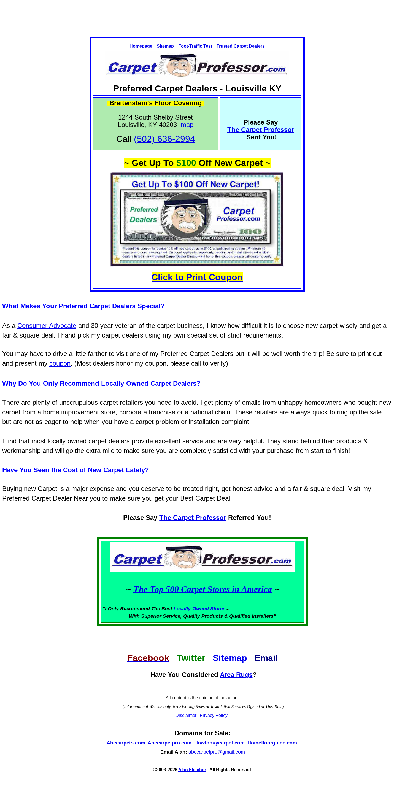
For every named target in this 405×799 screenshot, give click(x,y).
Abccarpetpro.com (169, 743)
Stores (218, 608)
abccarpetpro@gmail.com (216, 752)
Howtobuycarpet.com (219, 743)
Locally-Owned (192, 608)
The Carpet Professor (192, 517)
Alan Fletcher (192, 769)
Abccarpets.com (126, 743)
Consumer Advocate (46, 325)
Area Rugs (236, 674)
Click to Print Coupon (197, 277)
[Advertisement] (202, 13)
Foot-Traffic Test (195, 46)
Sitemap (165, 46)
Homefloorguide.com (272, 743)
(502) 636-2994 (164, 139)
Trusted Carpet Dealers (241, 46)
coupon (60, 363)
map (187, 124)
